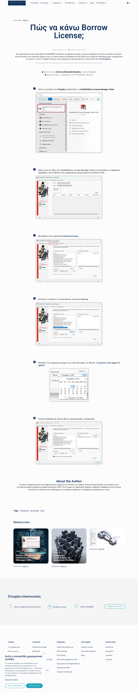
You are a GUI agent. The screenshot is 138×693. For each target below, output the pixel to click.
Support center (87, 647)
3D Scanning (62, 651)
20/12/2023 (17, 20)
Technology (34, 511)
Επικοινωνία (13, 651)
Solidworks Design (39, 647)
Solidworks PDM (63, 668)
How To (25, 20)
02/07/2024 (17, 566)
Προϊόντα (82, 3)
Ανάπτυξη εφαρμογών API (67, 659)
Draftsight (36, 651)
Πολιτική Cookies (11, 680)
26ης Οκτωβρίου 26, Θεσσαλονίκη (27, 607)
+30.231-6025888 (86, 607)
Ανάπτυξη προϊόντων (65, 647)
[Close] (44, 653)
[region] (24, 671)
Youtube (109, 659)
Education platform (88, 651)
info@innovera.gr (59, 607)
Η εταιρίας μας (14, 647)
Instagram (110, 651)
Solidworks (24, 511)
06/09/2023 (94, 549)
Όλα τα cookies (34, 686)
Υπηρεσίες (56, 3)
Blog (92, 3)
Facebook (109, 647)
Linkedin (109, 655)
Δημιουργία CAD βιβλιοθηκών (68, 664)
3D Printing (61, 655)
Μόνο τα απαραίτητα (15, 686)
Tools (42, 511)
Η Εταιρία (34, 3)
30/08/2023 (56, 566)
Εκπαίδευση (69, 3)
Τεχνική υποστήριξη (64, 672)
